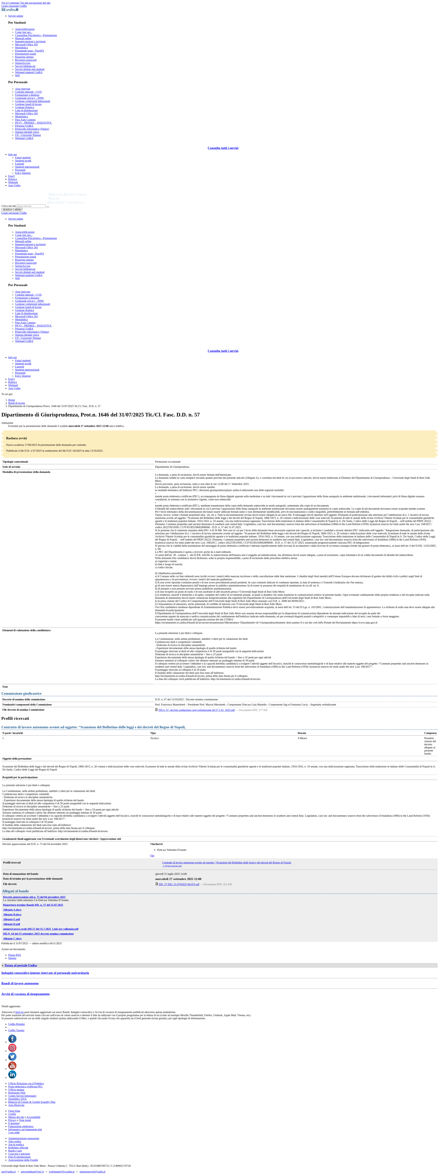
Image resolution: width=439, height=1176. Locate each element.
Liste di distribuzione (26, 110)
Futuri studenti (23, 157)
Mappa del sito (16, 1117)
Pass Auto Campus (25, 119)
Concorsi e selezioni (19, 1153)
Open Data (14, 1110)
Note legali (25, 1120)
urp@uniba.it (8, 1171)
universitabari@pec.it (32, 1171)
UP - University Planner (28, 135)
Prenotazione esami (25, 53)
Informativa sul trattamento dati (25, 1129)
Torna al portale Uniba (20, 965)
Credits (12, 1114)
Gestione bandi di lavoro (28, 104)
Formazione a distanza (27, 94)
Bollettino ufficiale (18, 1147)
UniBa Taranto (16, 1030)
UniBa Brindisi (16, 1024)
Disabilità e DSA (17, 1098)
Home (11, 399)
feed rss (19, 1012)
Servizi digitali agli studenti (29, 69)
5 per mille (14, 1132)
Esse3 (11, 176)
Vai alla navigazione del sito (35, 2)
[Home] (75, 202)
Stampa (12, 958)
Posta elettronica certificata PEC (25, 1086)
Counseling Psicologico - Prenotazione (36, 35)
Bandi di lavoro (16, 403)
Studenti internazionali (27, 166)
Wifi (17, 75)
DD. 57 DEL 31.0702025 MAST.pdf (179, 884)
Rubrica (12, 179)
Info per (12, 154)
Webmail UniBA (24, 138)
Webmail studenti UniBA (29, 72)
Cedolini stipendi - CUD (28, 91)
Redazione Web (16, 1092)
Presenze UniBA (24, 125)
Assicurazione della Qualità (23, 1160)
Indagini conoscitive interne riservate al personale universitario (45, 973)
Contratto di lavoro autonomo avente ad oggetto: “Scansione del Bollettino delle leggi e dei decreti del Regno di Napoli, (227, 862)
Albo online (14, 1141)
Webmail (13, 182)
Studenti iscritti (23, 160)
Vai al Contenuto (10, 2)
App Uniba (14, 185)
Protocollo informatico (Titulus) (32, 128)
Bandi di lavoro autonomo (20, 983)
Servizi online (15, 15)
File (152, 855)
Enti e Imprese (23, 173)
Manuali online (23, 38)
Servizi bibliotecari (25, 66)
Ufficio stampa (16, 1089)
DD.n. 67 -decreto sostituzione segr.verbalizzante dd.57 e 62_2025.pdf (196, 710)
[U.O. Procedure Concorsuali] (24, 202)
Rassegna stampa (24, 56)
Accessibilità (33, 1117)
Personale (20, 169)
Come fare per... (23, 32)
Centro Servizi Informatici (22, 1095)
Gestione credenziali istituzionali (32, 101)
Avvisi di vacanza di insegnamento (25, 994)
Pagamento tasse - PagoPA (29, 50)
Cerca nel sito (8, 205)
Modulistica (21, 47)
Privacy (12, 1120)
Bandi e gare (15, 1150)
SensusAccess (22, 63)
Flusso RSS (14, 955)
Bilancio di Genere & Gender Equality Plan (31, 1102)
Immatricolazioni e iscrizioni (30, 41)
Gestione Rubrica (24, 107)
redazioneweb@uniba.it (92, 1171)
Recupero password (26, 59)
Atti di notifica (16, 1144)
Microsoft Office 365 (26, 44)
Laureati (19, 163)
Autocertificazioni (24, 29)
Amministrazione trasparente (23, 1138)
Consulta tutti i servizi (223, 148)
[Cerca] (47, 206)
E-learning (14, 1123)
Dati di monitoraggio (19, 1156)
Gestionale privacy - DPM (29, 98)
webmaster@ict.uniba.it (61, 1171)
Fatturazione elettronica (20, 1126)
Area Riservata (16, 1105)
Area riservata (22, 88)
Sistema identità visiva (27, 132)
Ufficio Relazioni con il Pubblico (26, 1083)
